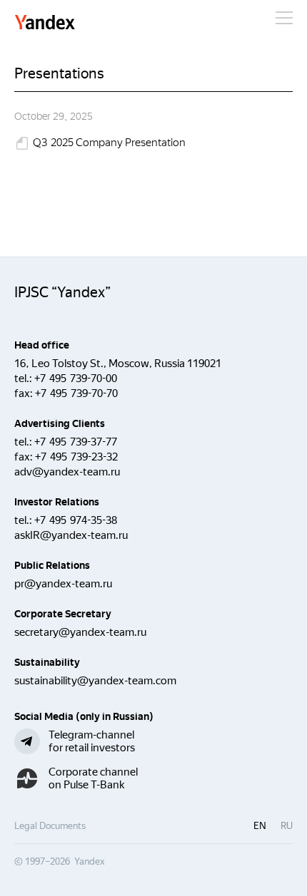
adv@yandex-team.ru (67, 471)
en (259, 825)
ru (287, 825)
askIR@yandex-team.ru (71, 535)
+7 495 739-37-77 (75, 442)
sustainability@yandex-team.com (95, 680)
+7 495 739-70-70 (76, 393)
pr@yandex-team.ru (63, 583)
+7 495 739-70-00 (75, 378)
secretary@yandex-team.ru (80, 632)
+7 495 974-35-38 (75, 520)
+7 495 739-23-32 (76, 456)
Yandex (45, 23)
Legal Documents (50, 825)
